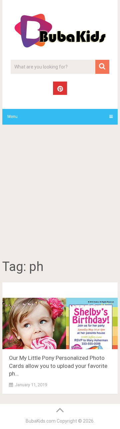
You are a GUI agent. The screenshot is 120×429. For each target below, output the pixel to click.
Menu (12, 116)
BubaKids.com (41, 421)
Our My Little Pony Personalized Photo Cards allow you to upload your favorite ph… (58, 365)
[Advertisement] (60, 193)
